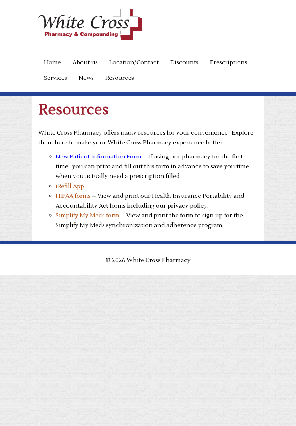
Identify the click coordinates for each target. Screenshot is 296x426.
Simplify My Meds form (87, 215)
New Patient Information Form (99, 156)
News (86, 78)
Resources (119, 78)
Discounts (184, 62)
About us (85, 62)
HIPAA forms (74, 196)
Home (52, 62)
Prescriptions (228, 62)
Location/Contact (134, 62)
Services (55, 78)
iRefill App (70, 186)
